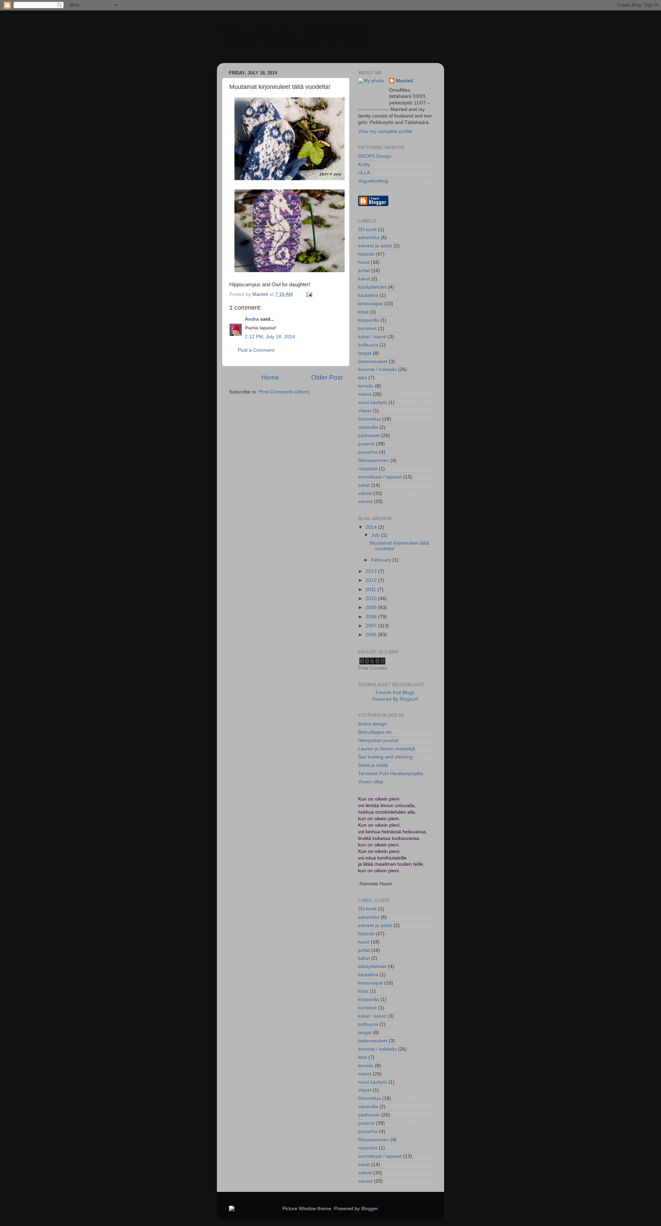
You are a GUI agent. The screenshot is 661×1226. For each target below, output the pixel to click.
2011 (371, 589)
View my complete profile (385, 131)
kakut (364, 278)
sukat (364, 485)
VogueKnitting (373, 181)
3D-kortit (367, 229)
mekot (364, 394)
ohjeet (364, 410)
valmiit (365, 493)
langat (364, 353)
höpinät (366, 254)
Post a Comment (256, 350)
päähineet (369, 435)
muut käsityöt (372, 402)
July (376, 535)
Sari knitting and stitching (385, 757)
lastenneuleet (372, 361)
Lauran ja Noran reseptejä (386, 748)
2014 (372, 527)
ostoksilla (368, 427)
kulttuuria (368, 345)
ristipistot (367, 468)
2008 (372, 616)
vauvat (365, 501)
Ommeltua (369, 419)
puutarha (368, 452)
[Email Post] (309, 294)
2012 (372, 580)
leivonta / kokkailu (377, 369)
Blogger (369, 1208)
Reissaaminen (373, 460)
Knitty (364, 164)
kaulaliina (368, 295)
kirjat (363, 312)
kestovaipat (370, 303)
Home (270, 377)
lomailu (366, 386)
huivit (363, 262)
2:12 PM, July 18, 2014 (270, 336)
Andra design (372, 724)
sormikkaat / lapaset (380, 477)
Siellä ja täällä (373, 765)
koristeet (367, 328)
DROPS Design (374, 156)
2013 (372, 571)
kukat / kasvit (372, 336)
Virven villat (370, 781)
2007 (372, 625)
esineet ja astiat (375, 245)
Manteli (404, 80)
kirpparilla (368, 320)
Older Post (327, 377)
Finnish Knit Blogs (395, 692)
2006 (372, 634)
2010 (372, 598)
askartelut (368, 237)
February (381, 560)
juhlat (364, 270)
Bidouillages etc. (376, 732)
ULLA (364, 172)
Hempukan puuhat (378, 740)
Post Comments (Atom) (284, 391)
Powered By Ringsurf (395, 699)
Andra (252, 319)
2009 (372, 607)
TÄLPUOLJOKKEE (292, 38)
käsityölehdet (372, 287)
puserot (366, 443)
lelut (362, 377)
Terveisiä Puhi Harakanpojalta (390, 773)
